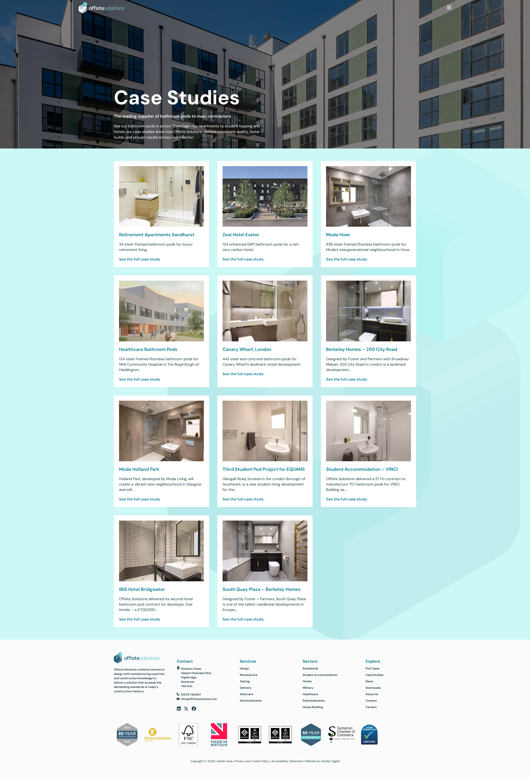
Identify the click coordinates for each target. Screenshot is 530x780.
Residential (310, 668)
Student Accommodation (320, 675)
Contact (371, 700)
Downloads (373, 688)
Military (308, 688)
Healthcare (310, 694)
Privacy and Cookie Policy (252, 761)
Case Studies (374, 675)
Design (244, 668)
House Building (313, 707)
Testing (245, 681)
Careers (371, 707)
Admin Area (224, 761)
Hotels (307, 681)
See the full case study (139, 259)
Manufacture (248, 675)
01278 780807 (191, 694)
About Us (372, 694)
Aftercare (246, 694)
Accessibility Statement (287, 761)
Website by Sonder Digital (322, 761)
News (369, 681)
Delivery (245, 688)
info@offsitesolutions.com (199, 699)
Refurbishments (251, 700)
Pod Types (372, 668)
